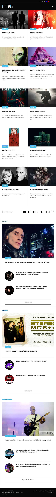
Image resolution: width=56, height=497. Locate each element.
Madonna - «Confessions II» (37, 70)
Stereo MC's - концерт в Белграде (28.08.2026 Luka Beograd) (21, 351)
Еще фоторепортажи (28, 480)
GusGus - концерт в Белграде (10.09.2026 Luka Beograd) (31, 361)
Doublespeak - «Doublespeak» (38, 150)
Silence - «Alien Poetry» (8, 32)
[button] (52, 6)
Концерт (8, 347)
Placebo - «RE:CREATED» (8, 150)
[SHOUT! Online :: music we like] (7, 6)
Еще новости (28, 302)
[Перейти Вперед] (51, 211)
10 (48, 212)
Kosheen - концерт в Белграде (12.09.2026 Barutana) (30, 375)
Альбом (5, 28)
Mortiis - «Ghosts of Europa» (37, 111)
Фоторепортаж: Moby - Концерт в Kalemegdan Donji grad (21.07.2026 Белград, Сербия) (28, 440)
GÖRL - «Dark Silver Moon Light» (10, 189)
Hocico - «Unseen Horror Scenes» (39, 189)
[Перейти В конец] (53, 211)
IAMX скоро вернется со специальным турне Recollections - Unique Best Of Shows (27, 262)
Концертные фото (10, 436)
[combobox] (45, 6)
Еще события (28, 391)
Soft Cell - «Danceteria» (36, 32)
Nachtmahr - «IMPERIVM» (9, 111)
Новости (8, 258)
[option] (47, 1)
